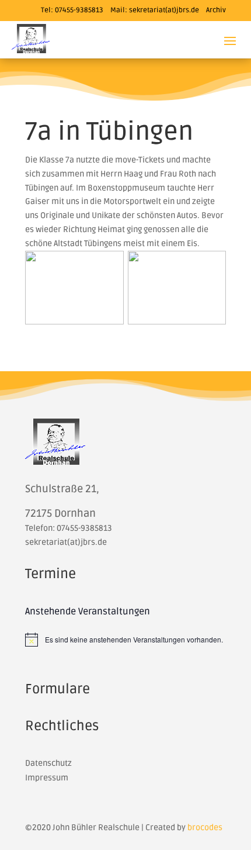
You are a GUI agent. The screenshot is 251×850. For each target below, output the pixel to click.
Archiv (216, 10)
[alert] (125, 640)
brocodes (204, 827)
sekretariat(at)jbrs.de (164, 10)
